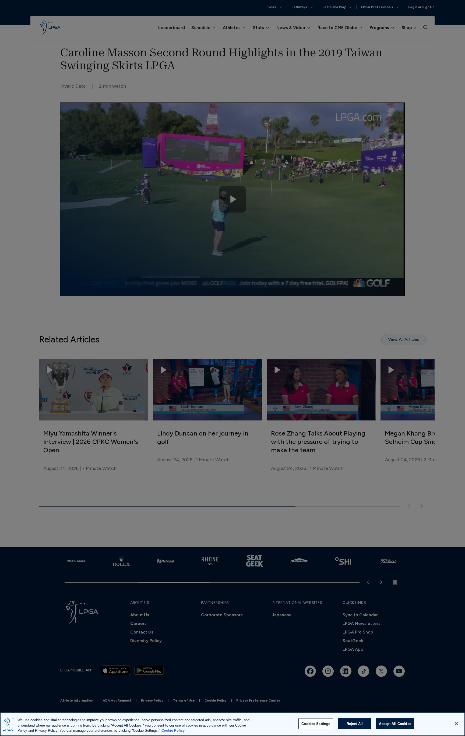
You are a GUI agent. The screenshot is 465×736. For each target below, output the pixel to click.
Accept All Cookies (395, 723)
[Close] (456, 724)
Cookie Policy (173, 730)
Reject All (355, 723)
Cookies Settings (315, 723)
